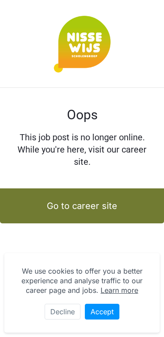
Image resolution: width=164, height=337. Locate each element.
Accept (102, 311)
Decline (62, 311)
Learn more (119, 290)
